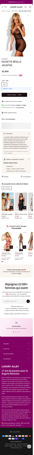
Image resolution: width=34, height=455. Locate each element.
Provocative (5, 59)
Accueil (3, 11)
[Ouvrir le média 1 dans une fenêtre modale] (28, 15)
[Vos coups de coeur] (5, 7)
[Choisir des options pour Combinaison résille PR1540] (24, 247)
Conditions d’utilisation (8, 445)
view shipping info (20, 107)
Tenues (8, 11)
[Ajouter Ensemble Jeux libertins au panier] (11, 247)
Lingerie (10, 153)
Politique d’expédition (18, 445)
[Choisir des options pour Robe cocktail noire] (24, 207)
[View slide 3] (17, 332)
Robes (19, 273)
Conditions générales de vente (16, 447)
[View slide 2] (15, 332)
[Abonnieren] (28, 301)
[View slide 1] (13, 332)
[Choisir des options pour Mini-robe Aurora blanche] (11, 207)
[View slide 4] (19, 332)
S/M (4, 84)
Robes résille (15, 11)
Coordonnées (25, 445)
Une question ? (27, 176)
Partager (6, 176)
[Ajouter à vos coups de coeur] (29, 95)
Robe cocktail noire (21, 214)
